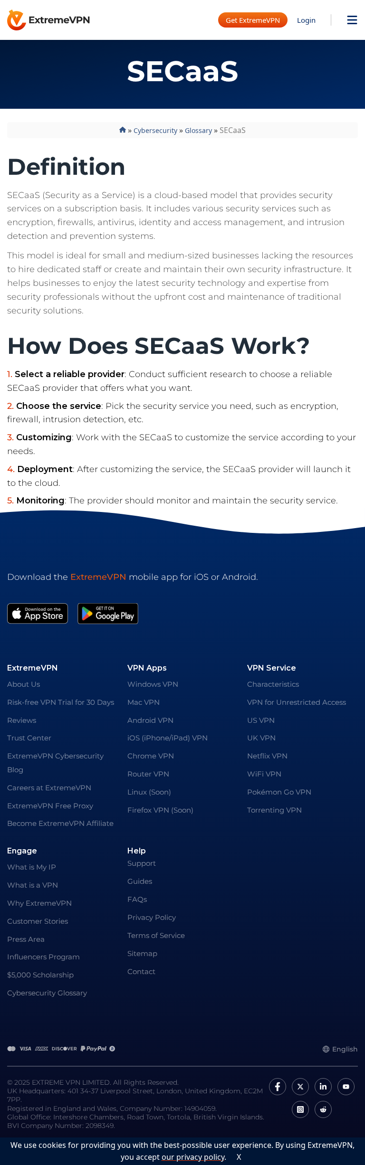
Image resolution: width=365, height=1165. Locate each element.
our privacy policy (193, 1157)
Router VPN (148, 773)
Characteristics (273, 684)
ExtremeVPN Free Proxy (50, 805)
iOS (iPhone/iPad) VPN (167, 737)
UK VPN (261, 737)
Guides (139, 881)
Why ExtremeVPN (39, 903)
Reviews (21, 720)
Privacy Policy (151, 917)
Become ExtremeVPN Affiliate (60, 823)
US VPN (261, 720)
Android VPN (150, 720)
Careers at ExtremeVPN (49, 787)
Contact (141, 971)
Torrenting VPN (274, 810)
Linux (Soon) (149, 791)
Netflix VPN (267, 755)
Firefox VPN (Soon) (160, 810)
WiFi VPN (264, 773)
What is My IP (31, 866)
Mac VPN (143, 702)
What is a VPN (32, 885)
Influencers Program (43, 956)
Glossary (198, 130)
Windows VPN (152, 684)
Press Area (26, 939)
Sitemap (142, 953)
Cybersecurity (155, 130)
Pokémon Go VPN (279, 791)
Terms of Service (156, 935)
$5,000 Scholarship (40, 974)
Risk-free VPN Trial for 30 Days (60, 702)
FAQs (137, 899)
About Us (23, 684)
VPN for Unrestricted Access (296, 702)
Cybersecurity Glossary (47, 992)
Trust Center (29, 737)
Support (141, 863)
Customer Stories (37, 921)
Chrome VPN (150, 755)
